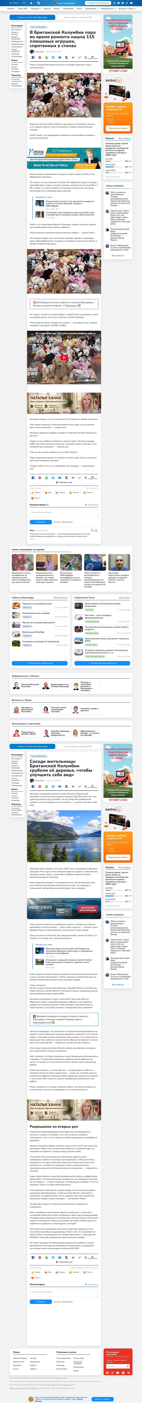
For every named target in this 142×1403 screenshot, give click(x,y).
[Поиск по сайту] (24, 3)
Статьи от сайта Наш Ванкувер (32, 17)
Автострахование (92, 621)
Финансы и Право (22, 700)
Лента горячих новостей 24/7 (78, 17)
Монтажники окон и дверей (36, 613)
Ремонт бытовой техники (95, 656)
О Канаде (15, 54)
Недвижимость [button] (107, 8)
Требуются (27, 607)
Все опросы (125, 138)
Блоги (79, 8)
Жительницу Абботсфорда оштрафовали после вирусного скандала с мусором (70, 577)
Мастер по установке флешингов (38, 622)
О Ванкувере (16, 57)
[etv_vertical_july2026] (118, 43)
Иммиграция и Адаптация (26, 723)
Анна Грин (39, 52)
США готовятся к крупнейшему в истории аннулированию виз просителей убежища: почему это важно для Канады (95, 580)
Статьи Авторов (14, 68)
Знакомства (35, 1362)
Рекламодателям (63, 1358)
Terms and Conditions (77, 1363)
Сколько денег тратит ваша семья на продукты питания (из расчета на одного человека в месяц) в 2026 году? (116, 149)
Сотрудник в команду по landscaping (40, 641)
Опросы (33, 1369)
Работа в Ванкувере (23, 597)
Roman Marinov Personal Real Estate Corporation (102, 605)
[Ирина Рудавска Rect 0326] (64, 156)
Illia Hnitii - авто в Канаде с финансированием (98, 616)
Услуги (16, 1369)
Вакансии (17, 1365)
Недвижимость (17, 44)
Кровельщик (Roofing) (33, 632)
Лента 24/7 (23, 8)
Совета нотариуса (15, 50)
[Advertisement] (64, 1325)
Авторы (14, 64)
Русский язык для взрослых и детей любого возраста (107, 628)
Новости (11, 8)
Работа (56, 8)
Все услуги (124, 598)
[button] (38, 3)
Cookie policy (78, 1367)
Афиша (47, 8)
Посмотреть (71, 305)
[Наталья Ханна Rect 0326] (64, 401)
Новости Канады (14, 33)
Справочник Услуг (84, 597)
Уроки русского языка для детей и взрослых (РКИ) (107, 639)
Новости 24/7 (18, 1362)
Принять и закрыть (102, 1399)
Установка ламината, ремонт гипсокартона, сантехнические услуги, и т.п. (106, 651)
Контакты (60, 1362)
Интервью (15, 72)
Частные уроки (91, 645)
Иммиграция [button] (90, 8)
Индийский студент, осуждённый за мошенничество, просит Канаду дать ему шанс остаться (21, 577)
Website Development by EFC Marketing (23, 1388)
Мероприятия (17, 42)
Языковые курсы (92, 633)
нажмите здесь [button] (61, 1378)
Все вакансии (61, 598)
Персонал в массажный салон (37, 604)
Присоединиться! (42, 1022)
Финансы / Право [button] (126, 8)
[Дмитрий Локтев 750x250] (64, 906)
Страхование (16, 47)
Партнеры (60, 1365)
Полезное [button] (35, 8)
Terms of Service (65, 1385)
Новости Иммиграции (16, 85)
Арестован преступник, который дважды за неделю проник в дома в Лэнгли (118, 577)
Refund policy (61, 1369)
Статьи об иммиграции (16, 80)
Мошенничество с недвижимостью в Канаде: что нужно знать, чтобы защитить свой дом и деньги (47, 577)
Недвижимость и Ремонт (25, 675)
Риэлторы (89, 610)
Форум (76, 1370)
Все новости (16, 30)
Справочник (68, 8)
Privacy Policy (78, 1358)
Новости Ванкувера (15, 38)
